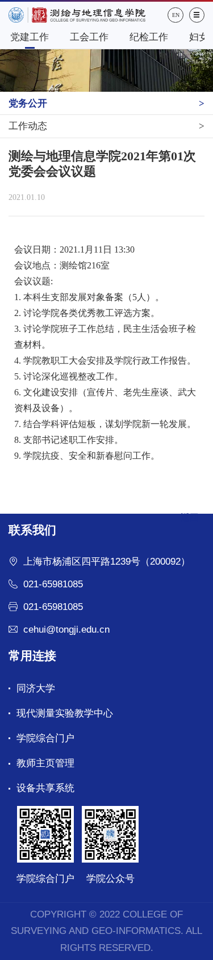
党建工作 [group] (29, 37)
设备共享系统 (45, 788)
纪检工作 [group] (149, 37)
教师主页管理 (45, 763)
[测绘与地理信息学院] (88, 15)
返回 (190, 517)
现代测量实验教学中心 (64, 713)
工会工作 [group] (89, 37)
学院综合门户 (45, 738)
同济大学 (35, 688)
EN (175, 15)
